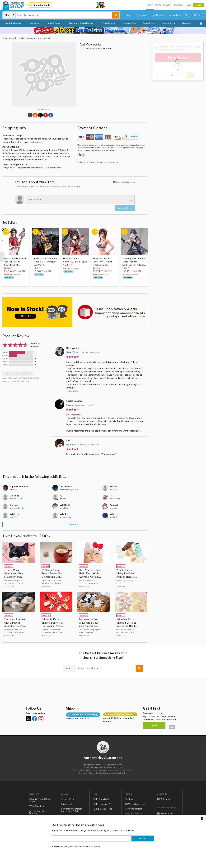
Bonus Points (149, 23)
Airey (114, 489)
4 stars (5, 355)
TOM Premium (36, 806)
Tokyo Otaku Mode (100, 5)
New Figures (34, 23)
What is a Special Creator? (133, 814)
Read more (73, 391)
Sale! (129, 15)
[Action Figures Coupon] (103, 30)
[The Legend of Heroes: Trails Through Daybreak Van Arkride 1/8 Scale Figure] (134, 241)
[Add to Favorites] (25, 231)
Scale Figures (54, 23)
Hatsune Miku (129, 23)
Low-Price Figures (13, 23)
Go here (46, 156)
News (158, 5)
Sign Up (198, 5)
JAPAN (45, 566)
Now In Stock (169, 23)
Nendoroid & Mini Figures (81, 23)
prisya (114, 508)
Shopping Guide (41, 5)
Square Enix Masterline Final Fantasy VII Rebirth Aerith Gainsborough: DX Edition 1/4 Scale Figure (16, 261)
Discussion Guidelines (125, 182)
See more (75, 524)
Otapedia (178, 5)
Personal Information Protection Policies (71, 809)
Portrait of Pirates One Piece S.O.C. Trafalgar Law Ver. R (45, 261)
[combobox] (64, 15)
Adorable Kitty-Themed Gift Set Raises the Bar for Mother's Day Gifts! (126, 625)
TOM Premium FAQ (102, 803)
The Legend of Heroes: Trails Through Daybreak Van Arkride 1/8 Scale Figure (134, 261)
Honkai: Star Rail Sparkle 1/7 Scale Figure (75, 260)
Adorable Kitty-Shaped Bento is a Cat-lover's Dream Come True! (52, 624)
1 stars (5, 365)
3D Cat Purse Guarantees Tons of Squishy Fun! (13, 573)
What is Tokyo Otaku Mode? (40, 800)
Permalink (94, 352)
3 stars (5, 358)
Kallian (65, 508)
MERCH (8, 566)
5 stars (5, 352)
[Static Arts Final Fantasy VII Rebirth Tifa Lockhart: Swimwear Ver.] (104, 241)
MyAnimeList (167, 813)
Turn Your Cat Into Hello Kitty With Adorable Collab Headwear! (90, 575)
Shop (150, 5)
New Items (142, 15)
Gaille (14, 517)
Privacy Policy (68, 803)
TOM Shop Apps (165, 799)
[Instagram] (40, 718)
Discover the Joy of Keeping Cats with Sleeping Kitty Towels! (88, 624)
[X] (28, 718)
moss (14, 489)
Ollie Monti (17, 498)
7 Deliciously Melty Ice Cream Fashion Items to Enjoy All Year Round (126, 576)
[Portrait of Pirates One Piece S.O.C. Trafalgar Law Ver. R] (45, 241)
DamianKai (66, 517)
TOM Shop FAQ (101, 799)
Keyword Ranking (133, 808)
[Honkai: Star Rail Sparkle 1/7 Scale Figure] (75, 241)
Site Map (129, 799)
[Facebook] (34, 718)
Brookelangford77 (70, 489)
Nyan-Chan (72, 352)
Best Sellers (158, 15)
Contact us (112, 162)
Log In (189, 5)
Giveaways (187, 23)
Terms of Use (96, 162)
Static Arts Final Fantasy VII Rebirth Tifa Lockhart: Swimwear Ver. (102, 261)
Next (147, 256)
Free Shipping (109, 23)
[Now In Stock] (37, 312)
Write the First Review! (17, 373)
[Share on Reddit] (35, 115)
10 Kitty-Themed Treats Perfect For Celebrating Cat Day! (52, 575)
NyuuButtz (72, 444)
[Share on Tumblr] (30, 115)
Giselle (115, 517)
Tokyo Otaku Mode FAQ (102, 809)
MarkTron (116, 498)
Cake (64, 498)
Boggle (69, 405)
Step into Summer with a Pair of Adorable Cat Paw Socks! (14, 624)
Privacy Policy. (95, 846)
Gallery (167, 5)
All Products (175, 15)
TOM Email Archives (135, 803)
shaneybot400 (18, 508)
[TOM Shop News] (112, 312)
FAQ (82, 162)
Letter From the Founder (37, 812)
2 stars (5, 361)
